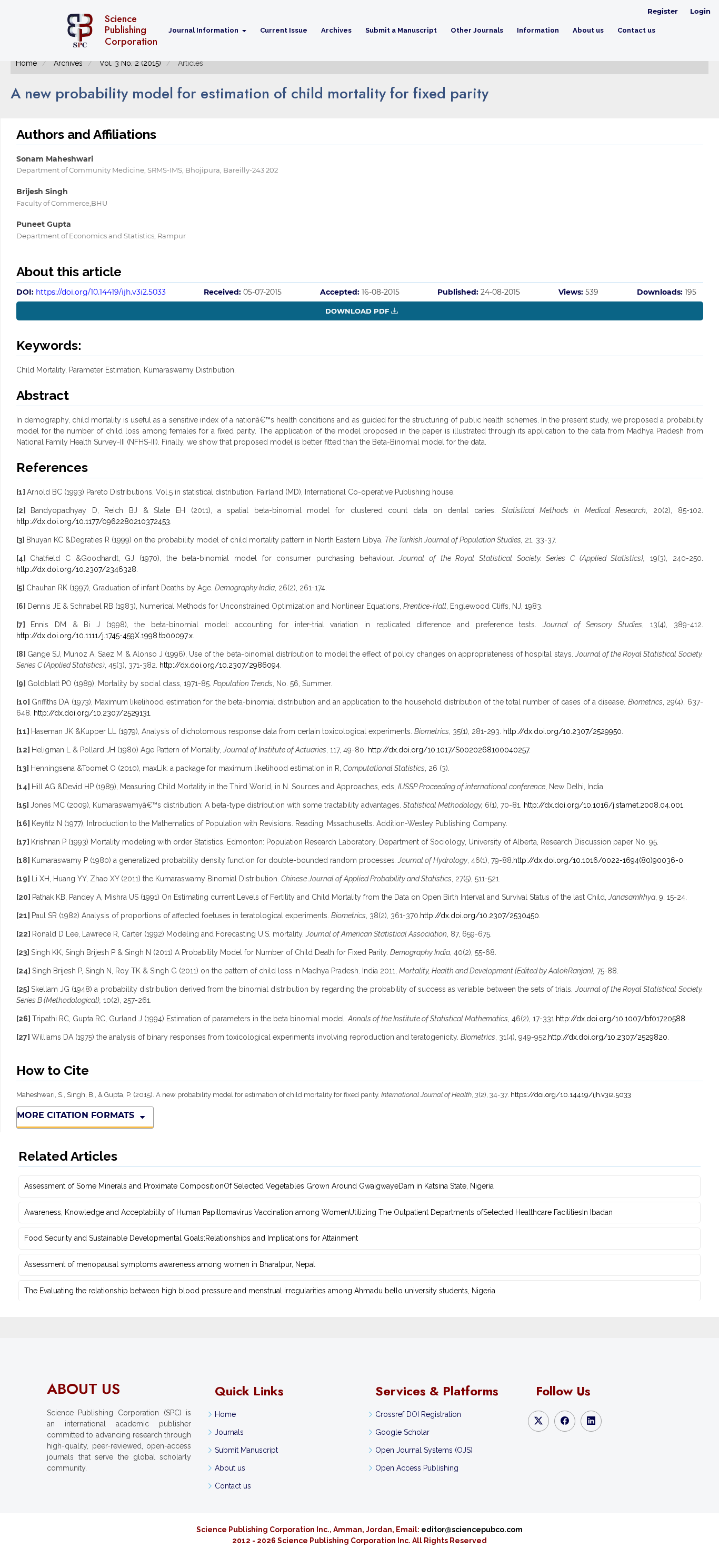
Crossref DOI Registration (418, 1414)
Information (538, 30)
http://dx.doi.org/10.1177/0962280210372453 (93, 521)
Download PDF (357, 311)
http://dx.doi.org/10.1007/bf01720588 (620, 1018)
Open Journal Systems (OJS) (424, 1450)
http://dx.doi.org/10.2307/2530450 (479, 915)
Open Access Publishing (416, 1468)
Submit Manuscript (246, 1450)
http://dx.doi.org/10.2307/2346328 (76, 569)
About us (588, 30)
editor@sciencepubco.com (472, 1529)
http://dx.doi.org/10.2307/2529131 (92, 713)
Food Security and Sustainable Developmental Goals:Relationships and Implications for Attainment (191, 1238)
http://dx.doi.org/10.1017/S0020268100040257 (448, 750)
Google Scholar (402, 1432)
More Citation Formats (75, 1115)
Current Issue (283, 30)
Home (26, 63)
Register (662, 11)
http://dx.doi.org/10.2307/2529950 (562, 731)
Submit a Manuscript (401, 30)
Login (700, 11)
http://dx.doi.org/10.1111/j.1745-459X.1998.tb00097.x (104, 635)
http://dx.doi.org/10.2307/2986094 (219, 665)
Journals (229, 1432)
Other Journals (477, 30)
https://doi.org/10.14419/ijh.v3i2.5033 (101, 292)
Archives (336, 30)
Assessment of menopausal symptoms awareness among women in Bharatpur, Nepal (169, 1264)
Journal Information (204, 30)
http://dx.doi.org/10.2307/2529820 (607, 1037)
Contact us (636, 30)
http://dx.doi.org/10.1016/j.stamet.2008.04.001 (603, 805)
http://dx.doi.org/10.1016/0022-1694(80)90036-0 (598, 860)
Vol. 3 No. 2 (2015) (130, 63)
